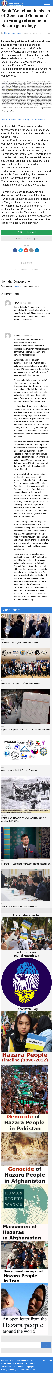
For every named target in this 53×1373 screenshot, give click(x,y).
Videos (35, 270)
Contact (29, 1363)
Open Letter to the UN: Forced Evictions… (19, 770)
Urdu (34, 1370)
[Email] (31, 250)
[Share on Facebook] (15, 250)
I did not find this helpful (28, 239)
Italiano (11, 1370)
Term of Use (6, 1367)
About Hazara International (12, 1363)
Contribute (18, 1367)
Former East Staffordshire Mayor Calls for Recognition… (26, 864)
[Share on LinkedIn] (37, 250)
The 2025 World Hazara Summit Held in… (19, 906)
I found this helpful (28, 232)
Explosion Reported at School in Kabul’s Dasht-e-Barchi (26, 729)
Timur (16, 303)
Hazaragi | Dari (23, 1370)
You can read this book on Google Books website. (23, 119)
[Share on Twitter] (20, 250)
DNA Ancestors (21, 270)
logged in (17, 286)
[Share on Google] (26, 250)
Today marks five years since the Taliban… (20, 642)
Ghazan (17, 335)
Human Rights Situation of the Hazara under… (21, 683)
